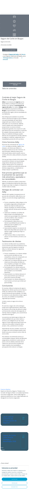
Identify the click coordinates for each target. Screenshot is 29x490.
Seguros (3, 449)
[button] (14, 13)
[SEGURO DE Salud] (14, 26)
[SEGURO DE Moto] (14, 30)
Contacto (3, 458)
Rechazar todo (14, 486)
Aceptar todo (14, 479)
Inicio (2, 447)
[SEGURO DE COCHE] (14, 17)
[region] (14, 478)
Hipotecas (3, 452)
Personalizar (14, 483)
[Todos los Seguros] (14, 34)
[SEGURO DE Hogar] (14, 21)
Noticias (3, 456)
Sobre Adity (3, 454)
